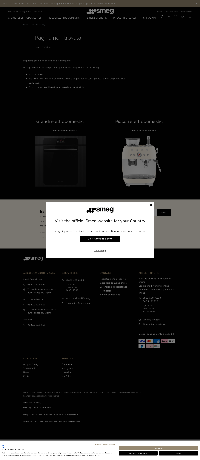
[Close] (151, 204)
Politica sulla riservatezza (105, 444)
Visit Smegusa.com (100, 238)
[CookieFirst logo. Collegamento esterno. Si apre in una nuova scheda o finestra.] (3, 446)
